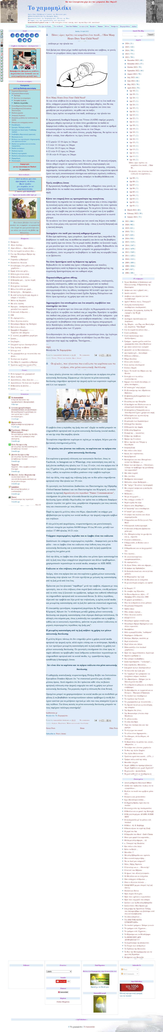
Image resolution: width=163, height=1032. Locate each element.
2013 (127, 248)
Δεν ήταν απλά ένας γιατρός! (136, 347)
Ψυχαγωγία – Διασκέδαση (134, 771)
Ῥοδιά (13, 497)
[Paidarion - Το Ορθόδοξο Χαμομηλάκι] (1, 69)
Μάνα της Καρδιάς (18, 300)
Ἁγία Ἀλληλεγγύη (19, 444)
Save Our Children (71, 26)
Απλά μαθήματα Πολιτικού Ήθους (138, 782)
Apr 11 (132, 156)
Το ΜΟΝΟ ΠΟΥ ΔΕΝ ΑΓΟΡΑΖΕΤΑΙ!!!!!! (132, 938)
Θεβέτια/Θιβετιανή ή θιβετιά (22, 424)
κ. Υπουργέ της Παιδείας (134, 843)
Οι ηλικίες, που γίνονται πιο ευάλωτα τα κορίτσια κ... (140, 172)
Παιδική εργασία (17, 113)
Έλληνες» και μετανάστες (134, 796)
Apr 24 (132, 111)
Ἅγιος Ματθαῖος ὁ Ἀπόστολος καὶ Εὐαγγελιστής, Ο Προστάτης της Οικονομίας (137, 284)
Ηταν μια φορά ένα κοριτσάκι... (137, 837)
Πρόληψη (17, 95)
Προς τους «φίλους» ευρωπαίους (137, 896)
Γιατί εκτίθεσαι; (131, 333)
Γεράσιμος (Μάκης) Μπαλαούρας (19, 431)
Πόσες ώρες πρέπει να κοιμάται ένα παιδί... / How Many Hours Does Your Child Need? (83, 36)
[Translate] (1, 36)
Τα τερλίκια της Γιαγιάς (134, 699)
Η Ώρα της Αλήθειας (132, 436)
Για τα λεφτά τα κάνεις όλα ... (137, 330)
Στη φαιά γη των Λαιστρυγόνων (137, 667)
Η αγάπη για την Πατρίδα (135, 401)
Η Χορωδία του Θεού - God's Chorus (138, 834)
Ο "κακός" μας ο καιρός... (134, 511)
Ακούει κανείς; (130, 293)
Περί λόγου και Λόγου (133, 644)
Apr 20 (132, 125)
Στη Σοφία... (16, 341)
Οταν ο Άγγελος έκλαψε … (135, 882)
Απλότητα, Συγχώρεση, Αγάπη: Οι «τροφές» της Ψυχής (138, 311)
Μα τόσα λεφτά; (131, 473)
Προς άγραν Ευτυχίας (133, 893)
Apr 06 (132, 188)
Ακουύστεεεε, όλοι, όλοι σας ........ (24, 380)
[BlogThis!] (102, 355)
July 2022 (131, 77)
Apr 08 (132, 181)
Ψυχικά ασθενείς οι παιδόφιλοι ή (137, 774)
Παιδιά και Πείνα (131, 890)
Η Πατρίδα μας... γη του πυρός (23, 280)
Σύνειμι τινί (16, 350)
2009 (127, 262)
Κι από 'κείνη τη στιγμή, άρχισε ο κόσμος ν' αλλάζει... (24, 296)
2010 (127, 259)
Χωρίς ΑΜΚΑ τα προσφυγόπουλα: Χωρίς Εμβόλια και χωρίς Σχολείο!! (139, 766)
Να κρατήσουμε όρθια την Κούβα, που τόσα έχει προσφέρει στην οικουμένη (24, 436)
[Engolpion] (1, 45)
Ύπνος (54, 358)
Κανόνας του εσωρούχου (22, 98)
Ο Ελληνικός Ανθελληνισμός (135, 525)
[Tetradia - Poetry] (1, 77)
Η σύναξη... (15, 283)
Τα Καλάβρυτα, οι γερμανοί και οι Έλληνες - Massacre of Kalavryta (138, 691)
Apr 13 (132, 149)
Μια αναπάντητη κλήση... (134, 858)
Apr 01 (132, 205)
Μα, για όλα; (129, 476)
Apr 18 (132, 132)
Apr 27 (132, 101)
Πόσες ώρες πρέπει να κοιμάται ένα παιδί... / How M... (141, 165)
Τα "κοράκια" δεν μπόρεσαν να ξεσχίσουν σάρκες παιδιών (137, 674)
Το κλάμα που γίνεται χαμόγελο (137, 747)
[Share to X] (105, 355)
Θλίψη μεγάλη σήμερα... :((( (135, 840)
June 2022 (131, 81)
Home (82, 728)
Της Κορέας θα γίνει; (132, 710)
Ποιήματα (114, 26)
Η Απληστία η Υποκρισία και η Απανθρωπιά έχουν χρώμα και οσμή (139, 411)
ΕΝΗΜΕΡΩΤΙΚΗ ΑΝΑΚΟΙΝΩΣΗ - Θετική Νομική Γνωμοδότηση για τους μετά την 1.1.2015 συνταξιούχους (24, 413)
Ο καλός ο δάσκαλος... (133, 539)
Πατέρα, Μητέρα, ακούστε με (136, 638)
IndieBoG (15, 487)
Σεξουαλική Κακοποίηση (20, 94)
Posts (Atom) (61, 733)
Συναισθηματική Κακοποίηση (22, 106)
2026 (127, 43)
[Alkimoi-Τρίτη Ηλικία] (1, 39)
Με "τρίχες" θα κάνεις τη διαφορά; (138, 485)
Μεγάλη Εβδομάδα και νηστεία (137, 855)
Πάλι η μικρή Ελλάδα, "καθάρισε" (138, 632)
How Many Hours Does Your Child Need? (66, 98)
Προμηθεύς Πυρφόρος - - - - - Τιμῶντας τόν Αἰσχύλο (22, 331)
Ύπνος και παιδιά (64, 358)
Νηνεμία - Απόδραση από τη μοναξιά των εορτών (22, 307)
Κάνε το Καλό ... (131, 849)
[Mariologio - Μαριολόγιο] (1, 57)
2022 (127, 57)
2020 (127, 224)
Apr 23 (132, 115)
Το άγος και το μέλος (19, 359)
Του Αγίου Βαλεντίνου (133, 753)
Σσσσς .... (14, 389)
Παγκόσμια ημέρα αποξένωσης (136, 620)
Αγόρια (54, 723)
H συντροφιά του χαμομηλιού (23, 374)
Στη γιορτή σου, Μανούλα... (135, 664)
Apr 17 (132, 135)
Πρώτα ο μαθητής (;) (132, 655)
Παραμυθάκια (125, 26)
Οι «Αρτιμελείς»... (18, 318)
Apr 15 (132, 142)
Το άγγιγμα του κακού (133, 730)
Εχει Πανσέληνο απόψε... (134, 799)
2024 (127, 50)
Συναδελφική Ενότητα (21, 407)
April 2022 (131, 88)
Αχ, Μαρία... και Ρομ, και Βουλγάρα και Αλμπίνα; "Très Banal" (139, 325)
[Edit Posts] (1, 33)
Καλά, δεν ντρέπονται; (133, 453)
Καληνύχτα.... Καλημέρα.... (22, 292)
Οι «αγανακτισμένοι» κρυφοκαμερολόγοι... (133, 557)
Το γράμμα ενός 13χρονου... (135, 928)
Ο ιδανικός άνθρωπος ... (20, 312)
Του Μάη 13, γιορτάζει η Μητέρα (24, 362)
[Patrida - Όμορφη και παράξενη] (1, 71)
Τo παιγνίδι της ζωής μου (134, 670)
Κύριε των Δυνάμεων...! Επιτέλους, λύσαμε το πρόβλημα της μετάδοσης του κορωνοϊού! (139, 467)
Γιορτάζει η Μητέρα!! (19, 259)
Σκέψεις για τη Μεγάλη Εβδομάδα (138, 902)
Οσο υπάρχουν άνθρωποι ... (135, 879)
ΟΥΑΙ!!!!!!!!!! (129, 618)
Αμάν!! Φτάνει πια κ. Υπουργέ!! (137, 301)
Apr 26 (132, 104)
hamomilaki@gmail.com (38, 22)
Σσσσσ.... (14, 338)
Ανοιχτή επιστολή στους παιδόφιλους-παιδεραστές (135, 305)
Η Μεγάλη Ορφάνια (132, 430)
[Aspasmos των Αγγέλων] (1, 42)
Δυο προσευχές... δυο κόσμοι (135, 353)
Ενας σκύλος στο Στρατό (134, 365)
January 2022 (132, 217)
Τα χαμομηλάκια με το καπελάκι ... (138, 702)
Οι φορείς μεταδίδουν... (134, 599)
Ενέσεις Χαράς (130, 368)
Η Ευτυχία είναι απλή (20, 274)
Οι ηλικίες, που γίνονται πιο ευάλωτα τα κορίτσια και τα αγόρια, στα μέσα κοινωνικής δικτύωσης (83, 365)
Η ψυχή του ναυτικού (19, 286)
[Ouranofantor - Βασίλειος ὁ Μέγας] (1, 63)
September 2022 (133, 70)
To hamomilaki (17, 397)
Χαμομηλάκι (65, 350)
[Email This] (100, 355)
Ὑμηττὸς (15, 464)
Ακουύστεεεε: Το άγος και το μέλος (25, 383)
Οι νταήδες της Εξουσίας (134, 591)
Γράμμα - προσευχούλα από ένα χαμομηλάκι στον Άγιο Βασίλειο (137, 342)
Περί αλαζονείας (131, 641)
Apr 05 (132, 192)
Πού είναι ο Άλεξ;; (18, 327)
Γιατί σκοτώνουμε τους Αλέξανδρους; (133, 337)
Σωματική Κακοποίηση (20, 91)
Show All (38, 505)
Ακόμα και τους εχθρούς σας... (136, 290)
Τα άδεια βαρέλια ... (132, 917)
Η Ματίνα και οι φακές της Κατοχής (139, 811)
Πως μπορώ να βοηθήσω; (134, 659)
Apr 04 (132, 195)
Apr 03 (132, 198)
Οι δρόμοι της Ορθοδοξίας (134, 568)
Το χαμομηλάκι (50, 7)
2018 (127, 231)
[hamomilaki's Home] (1, 31)
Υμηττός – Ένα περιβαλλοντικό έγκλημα (23, 468)
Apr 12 (132, 153)
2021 (127, 221)
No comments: (85, 355)
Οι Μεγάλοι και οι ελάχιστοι (136, 579)
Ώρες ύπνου (76, 358)
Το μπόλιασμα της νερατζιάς (22, 499)
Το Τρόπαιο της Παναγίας (135, 948)
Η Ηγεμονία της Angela (133, 427)
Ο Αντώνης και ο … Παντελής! (136, 867)
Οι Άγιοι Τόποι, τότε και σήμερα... (138, 565)
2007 (127, 269)
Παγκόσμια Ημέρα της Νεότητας (24, 324)
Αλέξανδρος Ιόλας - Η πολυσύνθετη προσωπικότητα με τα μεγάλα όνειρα (23, 479)
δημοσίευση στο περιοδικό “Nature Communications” (89, 493)
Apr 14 (132, 146)
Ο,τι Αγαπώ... (130, 553)
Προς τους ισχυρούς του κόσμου (137, 899)
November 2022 (133, 63)
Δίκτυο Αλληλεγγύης (20, 454)
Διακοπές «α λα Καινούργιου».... (137, 350)
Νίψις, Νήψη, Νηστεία (133, 864)
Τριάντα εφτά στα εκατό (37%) (23, 365)
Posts (125, 969)
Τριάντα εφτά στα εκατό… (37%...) (138, 756)
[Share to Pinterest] (110, 355)
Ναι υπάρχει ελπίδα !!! (134, 499)
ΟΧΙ (12, 315)
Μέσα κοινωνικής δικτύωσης (78, 723)
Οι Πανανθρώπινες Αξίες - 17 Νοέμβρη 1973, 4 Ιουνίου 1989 (136, 595)
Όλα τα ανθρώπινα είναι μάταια (138, 603)
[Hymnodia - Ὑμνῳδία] (1, 54)
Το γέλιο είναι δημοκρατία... (136, 733)
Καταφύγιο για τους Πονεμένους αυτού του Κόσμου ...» (137, 460)
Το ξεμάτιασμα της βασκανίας (136, 943)
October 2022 (132, 67)
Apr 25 (132, 108)
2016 (127, 238)
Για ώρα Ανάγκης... (45, 26)
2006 (127, 273)
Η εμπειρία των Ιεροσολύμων (136, 421)
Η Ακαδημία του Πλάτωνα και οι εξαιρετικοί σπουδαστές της (137, 405)
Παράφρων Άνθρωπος (133, 635)
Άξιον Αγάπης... (17, 245)
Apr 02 (132, 202)
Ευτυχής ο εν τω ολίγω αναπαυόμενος (133, 377)
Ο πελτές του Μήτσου (133, 870)
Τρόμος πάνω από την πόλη (135, 759)
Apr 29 (132, 94)
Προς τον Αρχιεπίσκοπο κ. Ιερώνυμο (139, 653)
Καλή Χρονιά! (130, 456)
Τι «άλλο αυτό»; (131, 719)
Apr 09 (132, 178)
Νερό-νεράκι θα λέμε (133, 502)
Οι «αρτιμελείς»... (131, 562)
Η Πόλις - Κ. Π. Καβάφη (134, 825)
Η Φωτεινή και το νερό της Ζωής (137, 828)
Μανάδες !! (129, 852)
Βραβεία (93, 26)
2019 (127, 228)
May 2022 (131, 84)
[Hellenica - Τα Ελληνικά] (1, 51)
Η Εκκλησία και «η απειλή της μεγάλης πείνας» (136, 416)
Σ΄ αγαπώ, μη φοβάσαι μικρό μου (24, 335)
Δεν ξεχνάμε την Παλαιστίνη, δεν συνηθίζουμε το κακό (24, 447)
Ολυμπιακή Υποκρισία (133, 605)
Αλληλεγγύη (83, 26)
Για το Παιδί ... (59, 26)
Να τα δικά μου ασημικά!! (134, 861)
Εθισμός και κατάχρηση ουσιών (22, 122)
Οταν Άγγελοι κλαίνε (133, 614)
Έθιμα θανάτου (130, 359)
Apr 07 (132, 185)
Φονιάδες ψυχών (131, 762)
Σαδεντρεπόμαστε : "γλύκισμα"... (138, 661)
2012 (127, 252)
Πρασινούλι (16, 422)
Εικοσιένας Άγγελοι (19, 262)
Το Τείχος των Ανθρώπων (134, 945)
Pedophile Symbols (20, 101)
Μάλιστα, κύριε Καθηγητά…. (136, 482)
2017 (127, 235)
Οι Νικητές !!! (129, 588)
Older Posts (113, 728)
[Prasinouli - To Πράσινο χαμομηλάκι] (1, 74)
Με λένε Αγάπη (17, 303)
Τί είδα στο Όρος (131, 722)
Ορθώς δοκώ (129, 608)
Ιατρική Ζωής (129, 447)
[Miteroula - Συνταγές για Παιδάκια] (1, 60)
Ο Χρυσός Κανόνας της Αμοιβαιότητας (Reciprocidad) (22, 400)
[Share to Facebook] (107, 355)
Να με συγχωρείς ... (132, 496)
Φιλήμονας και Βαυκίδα (134, 957)
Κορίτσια (62, 723)
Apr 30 (132, 90)
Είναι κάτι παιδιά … (132, 362)
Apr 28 (132, 97)
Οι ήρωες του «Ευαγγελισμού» (136, 873)
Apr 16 (132, 139)
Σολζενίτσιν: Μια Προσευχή (135, 905)
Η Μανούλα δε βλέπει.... (21, 277)
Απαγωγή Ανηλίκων (18, 115)
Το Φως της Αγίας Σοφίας (134, 750)
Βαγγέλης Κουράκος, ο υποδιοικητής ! (20, 490)
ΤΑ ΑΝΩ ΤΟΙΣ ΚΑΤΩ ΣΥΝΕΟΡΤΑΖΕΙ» (133, 920)
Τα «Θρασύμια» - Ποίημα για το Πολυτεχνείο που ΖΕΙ (137, 680)
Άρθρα (134, 26)
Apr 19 (132, 128)
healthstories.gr (51, 713)
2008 (127, 266)
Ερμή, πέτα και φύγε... (20, 271)
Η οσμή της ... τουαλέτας (134, 433)
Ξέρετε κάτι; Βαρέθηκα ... (134, 505)
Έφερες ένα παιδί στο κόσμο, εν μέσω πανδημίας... (137, 383)
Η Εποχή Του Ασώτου (133, 424)
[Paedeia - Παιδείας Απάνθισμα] (1, 66)
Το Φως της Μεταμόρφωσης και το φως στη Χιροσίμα (138, 953)
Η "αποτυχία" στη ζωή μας (135, 387)
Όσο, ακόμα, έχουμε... (133, 612)
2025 (127, 47)
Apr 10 (132, 159)
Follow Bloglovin (63, 1002)
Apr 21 (132, 121)
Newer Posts (50, 728)
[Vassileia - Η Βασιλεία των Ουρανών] (1, 80)
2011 (127, 255)
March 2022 (132, 210)
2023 (127, 54)
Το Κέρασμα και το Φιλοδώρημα (137, 934)
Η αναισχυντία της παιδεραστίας (138, 808)
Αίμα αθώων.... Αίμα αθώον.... (23, 248)
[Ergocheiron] (1, 48)
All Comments (128, 974)
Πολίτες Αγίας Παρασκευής (23, 474)
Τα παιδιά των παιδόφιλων (135, 696)
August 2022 (132, 74)
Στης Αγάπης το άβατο (20, 347)
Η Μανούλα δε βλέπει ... (21, 386)
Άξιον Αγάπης (16, 377)
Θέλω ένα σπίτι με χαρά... (21, 289)
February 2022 (132, 213)
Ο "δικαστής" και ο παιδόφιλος (136, 508)
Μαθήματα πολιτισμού (133, 479)
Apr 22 (132, 118)
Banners (100, 26)
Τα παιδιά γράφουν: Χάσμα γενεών (139, 925)
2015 (127, 242)
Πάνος (107, 26)
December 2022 (133, 60)
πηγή (48, 347)
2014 (127, 245)
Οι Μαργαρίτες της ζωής (134, 577)
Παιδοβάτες (129, 629)
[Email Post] (95, 355)
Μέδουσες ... (129, 493)
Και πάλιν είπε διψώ (132, 450)
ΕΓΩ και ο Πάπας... (132, 356)
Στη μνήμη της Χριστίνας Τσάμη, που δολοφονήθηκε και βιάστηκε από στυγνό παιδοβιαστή (139, 911)
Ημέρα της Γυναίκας (132, 439)
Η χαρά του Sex (130, 831)
